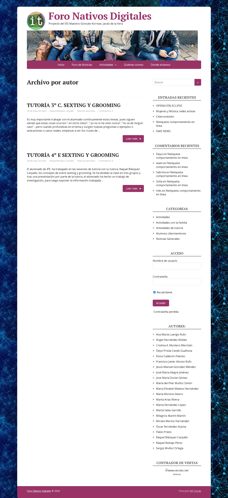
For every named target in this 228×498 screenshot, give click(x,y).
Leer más (132, 138)
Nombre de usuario (165, 261)
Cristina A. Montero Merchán (174, 345)
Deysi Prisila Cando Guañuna (174, 351)
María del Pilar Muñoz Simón (174, 383)
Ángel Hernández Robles (171, 340)
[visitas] (176, 470)
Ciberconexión (165, 116)
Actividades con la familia (171, 222)
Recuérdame (164, 292)
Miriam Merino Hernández (172, 421)
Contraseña (160, 276)
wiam (159, 163)
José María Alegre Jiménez (172, 372)
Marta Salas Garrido (168, 410)
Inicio (61, 65)
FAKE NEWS (163, 131)
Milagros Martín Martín (171, 416)
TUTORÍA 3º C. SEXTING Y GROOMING (74, 105)
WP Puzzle (195, 490)
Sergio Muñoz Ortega (169, 448)
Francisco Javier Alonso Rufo (173, 361)
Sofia (159, 181)
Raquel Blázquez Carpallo (172, 437)
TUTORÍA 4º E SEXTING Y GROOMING (73, 155)
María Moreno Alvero (169, 394)
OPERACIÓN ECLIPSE (169, 106)
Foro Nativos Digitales (100, 16)
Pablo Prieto (164, 432)
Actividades (106, 65)
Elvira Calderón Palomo (170, 356)
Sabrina (161, 172)
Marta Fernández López (171, 405)
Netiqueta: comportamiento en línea (172, 156)
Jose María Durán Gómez (171, 378)
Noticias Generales (86, 111)
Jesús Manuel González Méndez (176, 367)
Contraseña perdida (166, 312)
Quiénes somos (133, 65)
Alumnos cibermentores (171, 233)
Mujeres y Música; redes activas (175, 111)
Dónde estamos (160, 65)
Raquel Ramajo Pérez (169, 443)
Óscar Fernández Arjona (171, 426)
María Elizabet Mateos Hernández (177, 388)
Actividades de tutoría (169, 228)
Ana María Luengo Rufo (171, 334)
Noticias (177, 474)
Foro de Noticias (82, 65)
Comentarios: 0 (105, 111)
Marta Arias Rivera (167, 399)
